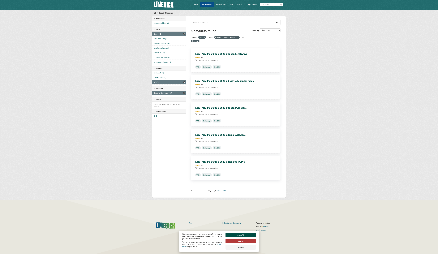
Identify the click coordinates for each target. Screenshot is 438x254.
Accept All (240, 235)
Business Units (221, 4)
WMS (197, 67)
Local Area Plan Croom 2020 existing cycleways (220, 134)
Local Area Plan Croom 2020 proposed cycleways (221, 53)
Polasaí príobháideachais (231, 223)
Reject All (240, 241)
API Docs (226, 191)
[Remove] (204, 37)
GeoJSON (217, 67)
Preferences (240, 247)
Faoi (231, 4)
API (218, 191)
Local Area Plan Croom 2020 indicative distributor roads (224, 80)
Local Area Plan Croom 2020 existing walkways (220, 161)
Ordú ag (256, 30)
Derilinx (266, 226)
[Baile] (155, 12)
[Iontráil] (281, 4)
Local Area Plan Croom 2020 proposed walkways (221, 107)
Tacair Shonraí (206, 4)
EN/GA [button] (239, 4)
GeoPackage (206, 67)
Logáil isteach (252, 4)
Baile (196, 4)
